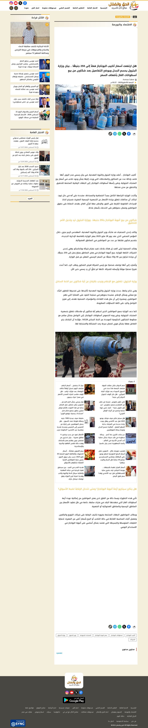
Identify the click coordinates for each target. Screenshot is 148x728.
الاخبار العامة (92, 8)
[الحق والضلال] (135, 17)
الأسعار (105, 199)
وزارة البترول (61, 635)
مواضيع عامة (29, 707)
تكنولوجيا (57, 712)
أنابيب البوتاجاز (130, 635)
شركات (77, 515)
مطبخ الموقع (41, 707)
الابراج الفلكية (131, 716)
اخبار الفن (35, 8)
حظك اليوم (120, 716)
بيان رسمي (79, 175)
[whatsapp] (110, 134)
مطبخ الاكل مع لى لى (70, 712)
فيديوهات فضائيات (87, 712)
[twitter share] (124, 134)
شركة (86, 249)
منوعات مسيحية (64, 707)
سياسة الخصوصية (122, 721)
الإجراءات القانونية (128, 204)
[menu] (16, 8)
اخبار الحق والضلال (102, 712)
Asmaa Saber (129, 79)
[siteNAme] (124, 5)
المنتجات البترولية (129, 315)
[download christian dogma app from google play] (74, 700)
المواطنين (132, 208)
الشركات (133, 253)
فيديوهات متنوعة (49, 8)
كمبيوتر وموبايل (116, 712)
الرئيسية (103, 8)
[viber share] (115, 134)
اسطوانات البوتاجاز (116, 635)
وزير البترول (72, 635)
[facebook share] (129, 134)
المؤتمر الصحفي (129, 236)
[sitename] (74, 680)
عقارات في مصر (27, 712)
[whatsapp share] (119, 134)
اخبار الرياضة (52, 707)
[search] (11, 8)
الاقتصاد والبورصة (122, 17)
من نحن (133, 721)
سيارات (49, 712)
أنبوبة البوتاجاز (104, 253)
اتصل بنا (111, 721)
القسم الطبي (64, 8)
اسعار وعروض (39, 712)
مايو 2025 (100, 236)
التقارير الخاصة (78, 8)
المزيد (30, 198)
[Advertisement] (96, 45)
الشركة (95, 265)
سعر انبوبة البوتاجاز (101, 635)
